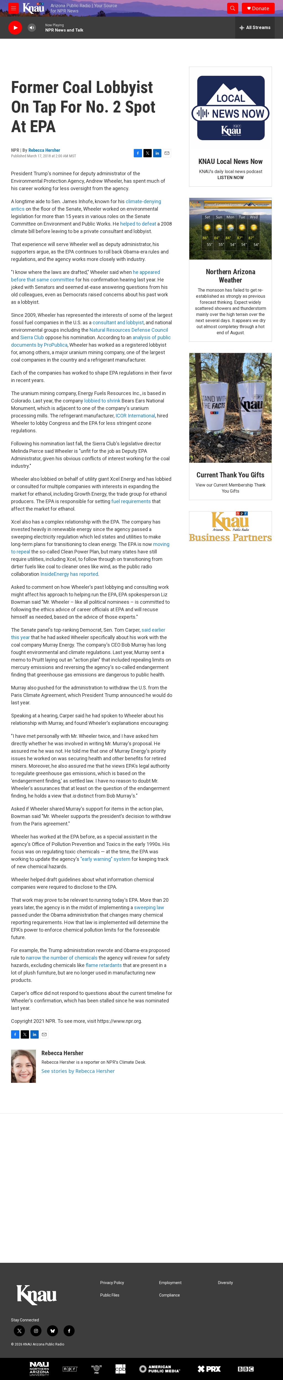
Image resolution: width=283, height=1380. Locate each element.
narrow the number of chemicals (62, 958)
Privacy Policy (112, 1283)
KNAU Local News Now (230, 161)
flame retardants (104, 965)
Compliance (169, 1295)
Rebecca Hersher (44, 150)
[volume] (31, 28)
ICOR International (135, 416)
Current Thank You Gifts (230, 475)
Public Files (109, 1295)
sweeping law (149, 907)
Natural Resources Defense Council (129, 330)
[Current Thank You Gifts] (230, 408)
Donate (260, 8)
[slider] (40, 27)
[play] (15, 28)
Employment (170, 1283)
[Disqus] (141, 1188)
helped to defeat (138, 224)
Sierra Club (32, 337)
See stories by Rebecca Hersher (78, 1071)
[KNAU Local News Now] (230, 108)
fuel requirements (131, 501)
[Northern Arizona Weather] (230, 229)
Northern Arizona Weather (230, 276)
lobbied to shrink (102, 401)
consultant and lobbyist (118, 322)
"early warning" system (105, 859)
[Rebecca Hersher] (23, 1066)
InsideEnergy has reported (69, 574)
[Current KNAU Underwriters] (230, 526)
